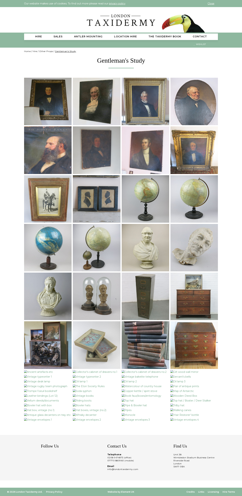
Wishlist (200, 44)
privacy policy (117, 3)
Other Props (46, 51)
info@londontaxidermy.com (122, 469)
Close (211, 3)
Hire (35, 51)
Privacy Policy (54, 492)
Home (27, 51)
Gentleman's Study (65, 51)
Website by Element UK (121, 492)
